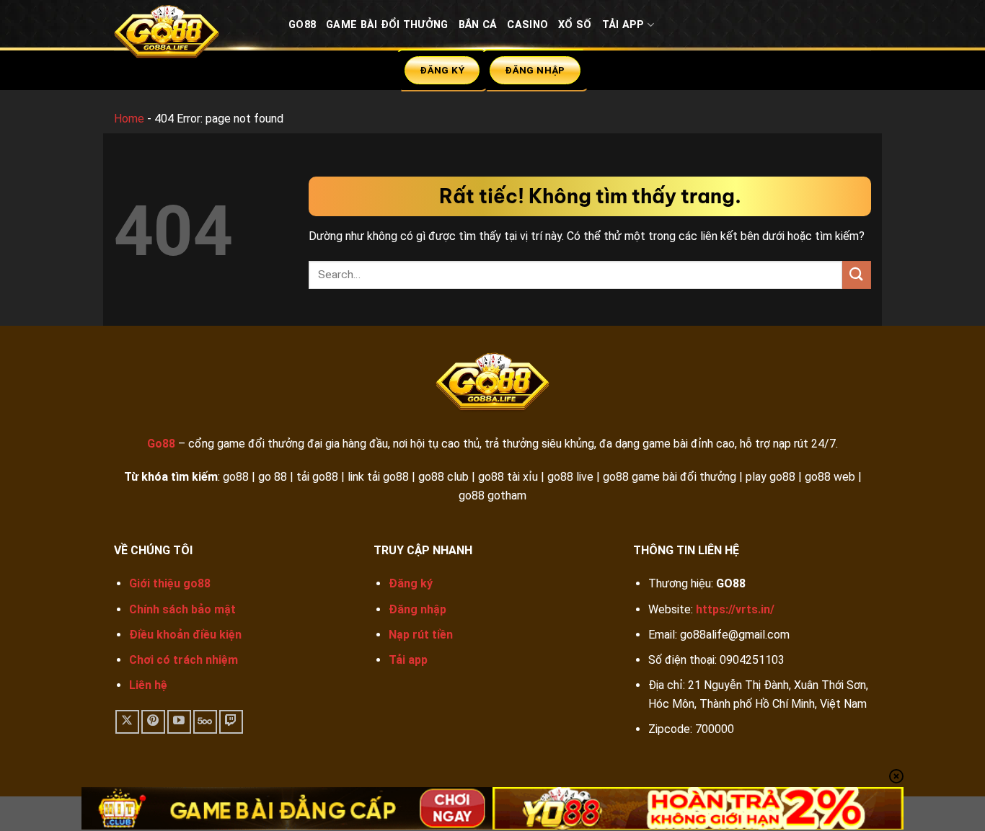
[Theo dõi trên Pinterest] (153, 722)
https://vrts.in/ (735, 609)
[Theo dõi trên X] (127, 722)
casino (527, 25)
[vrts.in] (190, 35)
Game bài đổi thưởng (387, 25)
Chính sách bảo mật (182, 609)
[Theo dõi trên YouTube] (179, 722)
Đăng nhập (417, 609)
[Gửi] (856, 275)
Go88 (302, 25)
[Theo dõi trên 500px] (205, 722)
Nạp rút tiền (421, 634)
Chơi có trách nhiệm (183, 660)
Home (129, 118)
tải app (623, 25)
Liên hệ (148, 685)
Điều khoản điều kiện (185, 634)
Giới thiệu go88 (170, 583)
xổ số (574, 25)
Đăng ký (411, 583)
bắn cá (478, 25)
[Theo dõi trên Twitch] (231, 722)
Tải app (408, 660)
